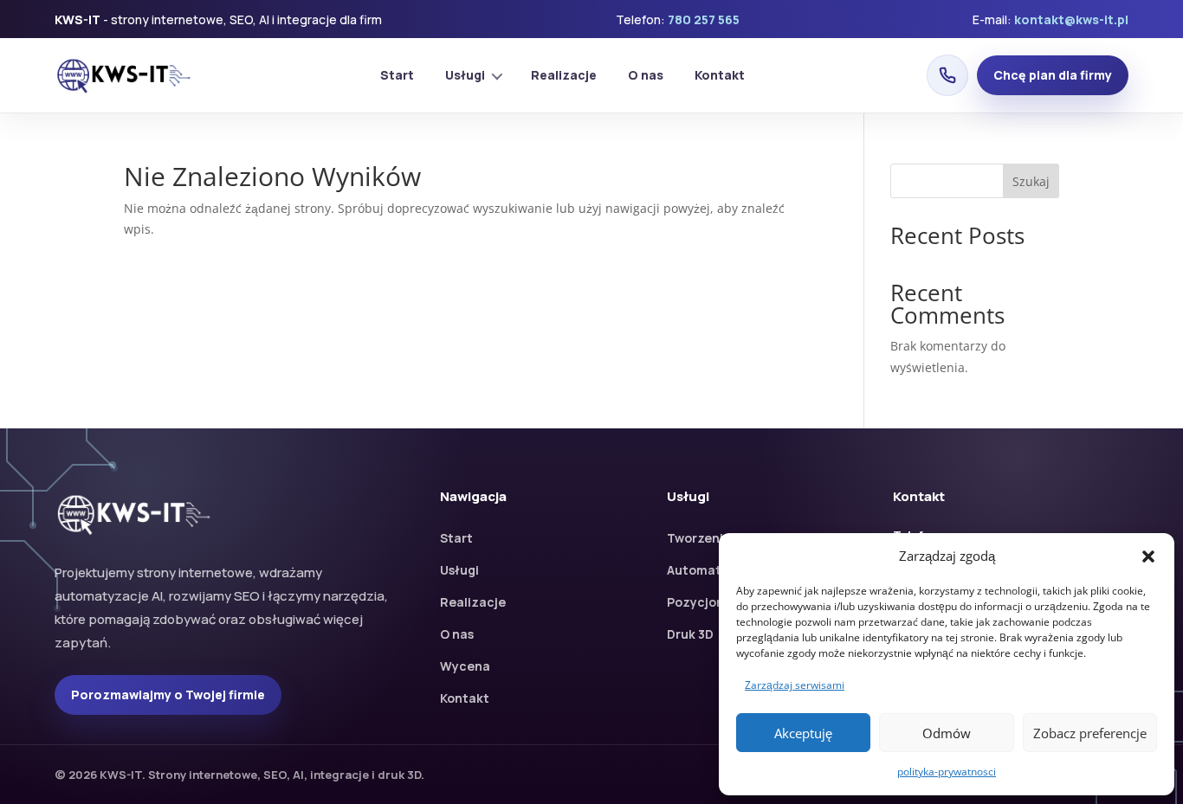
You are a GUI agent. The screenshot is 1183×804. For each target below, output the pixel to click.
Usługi (465, 75)
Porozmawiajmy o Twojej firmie (168, 694)
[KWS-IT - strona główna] (126, 75)
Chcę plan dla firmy (1052, 75)
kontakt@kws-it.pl (1071, 19)
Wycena (465, 666)
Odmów (946, 733)
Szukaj (1031, 181)
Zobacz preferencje (1090, 733)
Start (397, 75)
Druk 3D (690, 634)
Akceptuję (803, 733)
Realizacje (564, 75)
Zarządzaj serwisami (794, 685)
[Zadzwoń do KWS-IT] (947, 75)
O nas (645, 75)
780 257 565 (704, 19)
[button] (1148, 556)
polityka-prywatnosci (946, 771)
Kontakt (720, 75)
